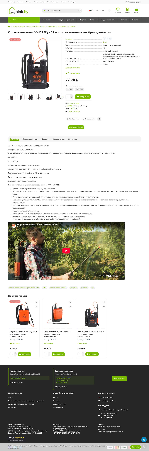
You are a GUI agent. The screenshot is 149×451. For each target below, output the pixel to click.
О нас (36, 2)
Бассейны (47, 20)
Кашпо (135, 20)
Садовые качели (108, 20)
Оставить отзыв (52, 2)
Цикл (105, 42)
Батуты (124, 20)
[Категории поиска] (44, 11)
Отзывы (63, 2)
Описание (14, 139)
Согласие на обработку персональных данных (25, 401)
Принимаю (135, 447)
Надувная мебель (87, 20)
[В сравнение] (36, 306)
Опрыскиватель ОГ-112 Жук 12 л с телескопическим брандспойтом (23, 334)
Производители (59, 404)
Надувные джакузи (66, 20)
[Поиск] (80, 10)
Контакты (20, 2)
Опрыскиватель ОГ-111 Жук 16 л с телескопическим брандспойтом (91, 334)
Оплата (42, 2)
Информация (15, 393)
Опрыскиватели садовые (57, 26)
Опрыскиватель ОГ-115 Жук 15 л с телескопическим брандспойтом (57, 334)
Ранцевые (71, 26)
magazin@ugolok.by (108, 401)
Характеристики (30, 139)
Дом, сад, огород (19, 26)
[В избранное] (36, 302)
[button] (8, 97)
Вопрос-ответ (58, 139)
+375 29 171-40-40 (99, 10)
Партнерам (72, 2)
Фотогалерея (58, 407)
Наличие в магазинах (74, 86)
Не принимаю (122, 447)
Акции (55, 397)
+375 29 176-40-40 (16, 383)
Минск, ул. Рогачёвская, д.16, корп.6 (114, 410)
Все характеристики (73, 67)
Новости (28, 2)
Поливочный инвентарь (36, 26)
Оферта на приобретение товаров (21, 404)
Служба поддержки (63, 393)
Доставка (11, 2)
